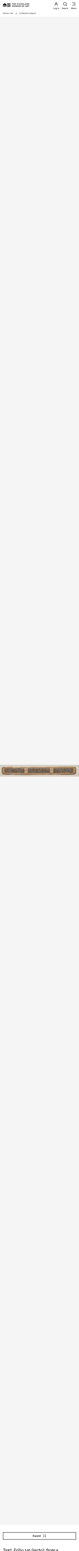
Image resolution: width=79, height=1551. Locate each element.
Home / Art (8, 13)
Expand (37, 1535)
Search (65, 8)
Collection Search (27, 13)
